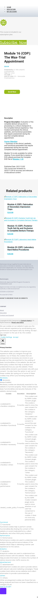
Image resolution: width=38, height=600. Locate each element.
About (2, 310)
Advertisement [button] (5, 562)
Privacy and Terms (18, 322)
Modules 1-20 (18, 159)
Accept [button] (15, 337)
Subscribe (13, 42)
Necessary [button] (4, 378)
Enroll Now (12, 92)
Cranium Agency (26, 320)
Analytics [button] (3, 549)
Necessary (6, 380)
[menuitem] (11, 11)
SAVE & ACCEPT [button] (5, 587)
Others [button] (2, 576)
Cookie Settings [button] (6, 337)
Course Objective (10, 142)
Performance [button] (5, 536)
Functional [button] (4, 522)
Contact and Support (7, 315)
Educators (3, 313)
